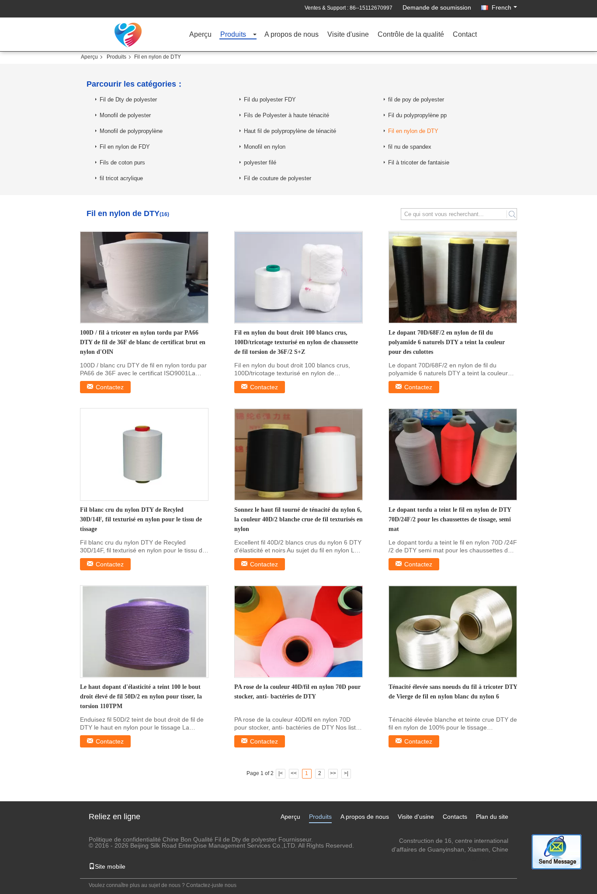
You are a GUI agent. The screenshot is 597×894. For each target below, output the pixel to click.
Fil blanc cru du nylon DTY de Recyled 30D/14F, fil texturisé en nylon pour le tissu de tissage (141, 519)
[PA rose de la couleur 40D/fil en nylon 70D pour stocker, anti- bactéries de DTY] (298, 631)
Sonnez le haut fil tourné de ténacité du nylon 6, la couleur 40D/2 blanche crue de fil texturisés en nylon (298, 519)
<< (294, 773)
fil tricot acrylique (121, 178)
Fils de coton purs (122, 162)
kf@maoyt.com (487, 858)
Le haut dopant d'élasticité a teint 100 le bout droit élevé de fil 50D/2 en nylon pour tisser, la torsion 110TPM (141, 696)
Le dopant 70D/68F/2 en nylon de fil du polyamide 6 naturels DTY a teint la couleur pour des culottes (447, 342)
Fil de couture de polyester (277, 178)
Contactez (110, 387)
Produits (233, 34)
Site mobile (110, 866)
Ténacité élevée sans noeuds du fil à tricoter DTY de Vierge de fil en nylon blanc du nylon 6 (453, 692)
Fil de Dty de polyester (128, 99)
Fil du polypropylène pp (417, 115)
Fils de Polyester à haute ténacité (286, 115)
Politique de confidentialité (125, 839)
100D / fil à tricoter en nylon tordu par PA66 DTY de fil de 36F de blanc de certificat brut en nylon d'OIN (142, 342)
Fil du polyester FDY (270, 99)
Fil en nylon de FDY (125, 146)
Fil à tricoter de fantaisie (418, 162)
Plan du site (492, 816)
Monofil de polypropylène (131, 131)
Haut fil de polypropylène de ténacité (290, 131)
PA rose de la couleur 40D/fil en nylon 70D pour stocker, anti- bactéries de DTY (297, 692)
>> (333, 773)
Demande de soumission (437, 7)
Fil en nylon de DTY (413, 131)
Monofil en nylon (264, 146)
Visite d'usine (348, 34)
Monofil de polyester (125, 115)
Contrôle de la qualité (411, 34)
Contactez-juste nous (211, 885)
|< (280, 773)
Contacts (455, 816)
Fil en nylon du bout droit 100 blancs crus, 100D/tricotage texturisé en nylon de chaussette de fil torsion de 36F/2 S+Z (296, 342)
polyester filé (260, 162)
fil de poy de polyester (416, 99)
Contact (465, 34)
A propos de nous (291, 34)
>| (346, 773)
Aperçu (200, 34)
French (501, 7)
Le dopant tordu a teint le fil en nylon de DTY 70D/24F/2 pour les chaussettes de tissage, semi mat (450, 519)
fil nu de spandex (409, 146)
